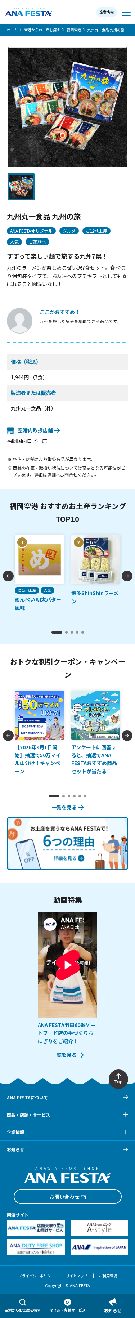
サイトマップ (76, 1275)
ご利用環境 (108, 1275)
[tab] (56, 632)
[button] (21, 187)
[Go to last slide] (8, 576)
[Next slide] (127, 576)
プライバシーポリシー (36, 1275)
